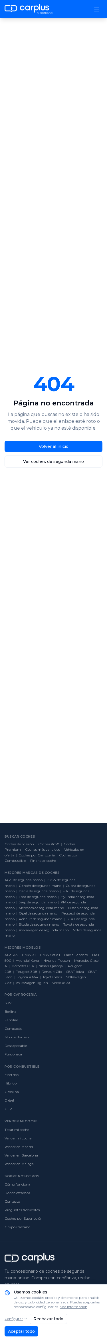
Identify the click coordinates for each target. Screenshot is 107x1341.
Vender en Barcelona (21, 1155)
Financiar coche (43, 860)
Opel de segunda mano (38, 913)
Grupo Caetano (17, 1227)
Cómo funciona (17, 1184)
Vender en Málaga (19, 1164)
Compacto (13, 1028)
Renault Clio (52, 971)
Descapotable (16, 1045)
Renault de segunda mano (40, 919)
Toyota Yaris (52, 977)
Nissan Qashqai (51, 966)
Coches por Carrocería (37, 855)
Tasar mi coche (17, 1129)
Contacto (12, 1201)
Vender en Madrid (19, 1147)
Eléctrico (12, 1075)
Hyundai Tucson (56, 960)
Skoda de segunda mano (39, 924)
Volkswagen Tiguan (32, 983)
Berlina (10, 1011)
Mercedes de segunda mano (41, 908)
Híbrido (11, 1083)
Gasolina (12, 1092)
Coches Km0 (48, 844)
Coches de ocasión (19, 844)
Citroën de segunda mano (40, 885)
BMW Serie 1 (50, 955)
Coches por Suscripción (24, 1218)
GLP (8, 1109)
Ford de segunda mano (37, 897)
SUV (8, 1003)
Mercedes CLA (22, 966)
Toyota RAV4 (27, 977)
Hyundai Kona (27, 960)
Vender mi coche (18, 1138)
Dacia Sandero (76, 955)
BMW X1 (29, 955)
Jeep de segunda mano (37, 902)
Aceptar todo (21, 1331)
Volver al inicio (53, 446)
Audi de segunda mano (24, 880)
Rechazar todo (48, 1318)
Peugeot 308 (26, 971)
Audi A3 (11, 955)
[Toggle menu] (96, 9)
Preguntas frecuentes (22, 1210)
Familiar (11, 1020)
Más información (73, 1307)
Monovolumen (17, 1037)
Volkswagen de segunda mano (44, 930)
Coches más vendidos (42, 849)
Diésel (9, 1100)
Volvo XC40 (62, 983)
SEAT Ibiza (75, 971)
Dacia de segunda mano (38, 891)
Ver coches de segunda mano (53, 461)
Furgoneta (13, 1054)
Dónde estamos (17, 1193)
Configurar (14, 1319)
